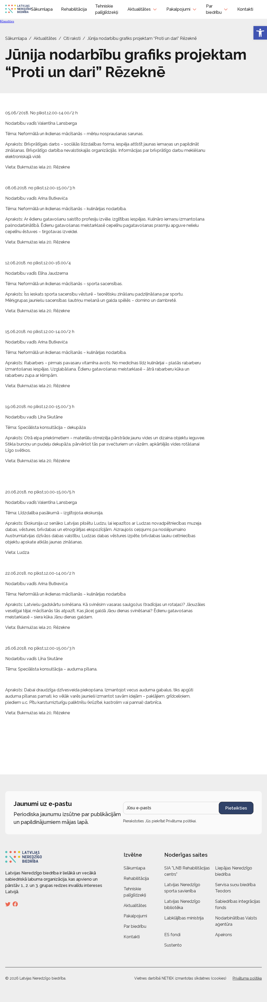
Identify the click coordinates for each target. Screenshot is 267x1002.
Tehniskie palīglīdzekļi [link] (135, 892)
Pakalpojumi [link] (178, 9)
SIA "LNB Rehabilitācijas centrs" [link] (187, 871)
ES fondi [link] (172, 934)
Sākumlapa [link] (42, 9)
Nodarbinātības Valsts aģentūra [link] (236, 921)
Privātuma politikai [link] (181, 821)
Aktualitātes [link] (139, 9)
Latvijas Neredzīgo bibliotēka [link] (182, 904)
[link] (260, 33)
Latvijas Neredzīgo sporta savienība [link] (182, 887)
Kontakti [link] (245, 9)
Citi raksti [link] (72, 38)
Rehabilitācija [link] (74, 9)
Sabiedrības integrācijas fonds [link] (237, 904)
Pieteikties (236, 808)
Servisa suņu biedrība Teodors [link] (235, 887)
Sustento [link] (173, 945)
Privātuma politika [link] (247, 978)
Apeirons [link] (223, 934)
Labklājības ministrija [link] (184, 918)
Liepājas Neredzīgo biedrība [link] (233, 871)
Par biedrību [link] (214, 9)
